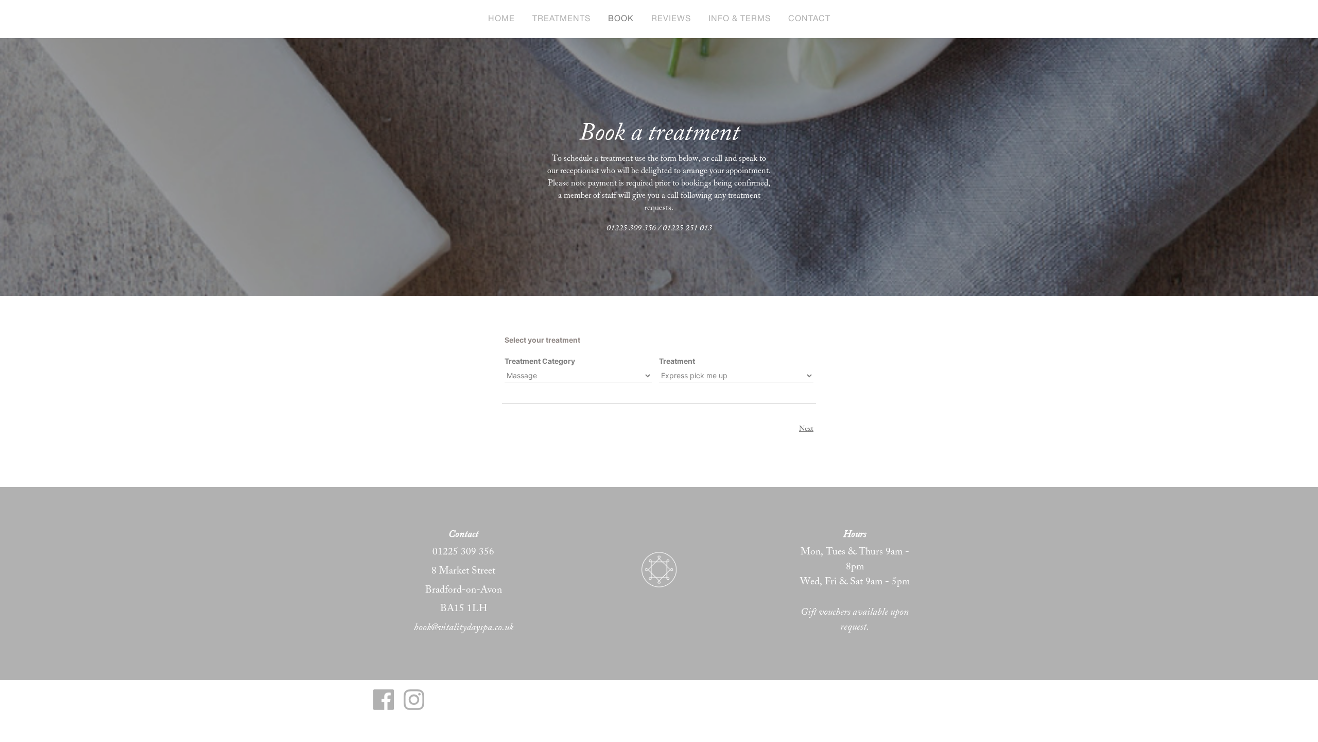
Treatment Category (540, 361)
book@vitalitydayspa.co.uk (463, 627)
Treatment (677, 361)
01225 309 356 (463, 551)
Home (501, 19)
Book (621, 19)
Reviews (671, 19)
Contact (809, 19)
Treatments (561, 19)
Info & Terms (739, 19)
